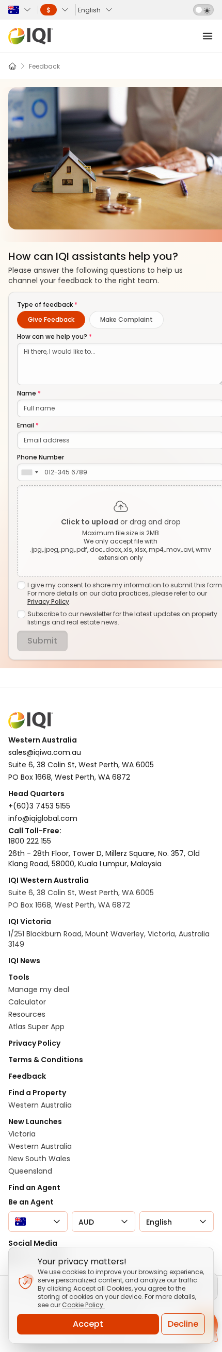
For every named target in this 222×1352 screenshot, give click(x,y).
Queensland (30, 1171)
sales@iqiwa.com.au (44, 752)
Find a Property (37, 1092)
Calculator (27, 1002)
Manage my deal (38, 989)
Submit (42, 641)
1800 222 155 (29, 841)
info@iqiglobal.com (42, 818)
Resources (26, 1014)
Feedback (27, 1076)
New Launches (35, 1121)
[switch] (203, 9)
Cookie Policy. (83, 1304)
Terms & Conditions (45, 1059)
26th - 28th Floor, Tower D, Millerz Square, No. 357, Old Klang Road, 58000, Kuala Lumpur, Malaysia (104, 858)
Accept (88, 1324)
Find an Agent (34, 1187)
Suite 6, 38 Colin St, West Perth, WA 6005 (81, 892)
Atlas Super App (36, 1026)
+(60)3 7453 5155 (39, 806)
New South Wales (39, 1158)
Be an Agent (31, 1202)
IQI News (24, 960)
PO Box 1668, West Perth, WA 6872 (69, 905)
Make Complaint (126, 319)
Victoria (22, 1134)
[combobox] (29, 472)
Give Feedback (51, 319)
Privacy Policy (48, 601)
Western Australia (40, 1105)
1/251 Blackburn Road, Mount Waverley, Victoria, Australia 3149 (109, 939)
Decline (183, 1324)
